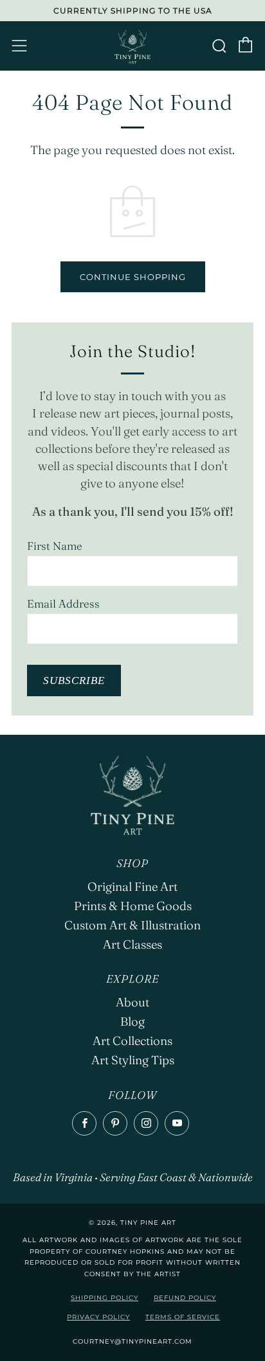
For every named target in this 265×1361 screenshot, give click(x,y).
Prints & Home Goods (133, 906)
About (132, 1002)
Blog (132, 1021)
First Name (54, 545)
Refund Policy (185, 1298)
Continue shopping (133, 277)
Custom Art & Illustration (132, 925)
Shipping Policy (104, 1298)
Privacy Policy (98, 1317)
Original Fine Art (132, 886)
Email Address (63, 603)
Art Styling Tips (132, 1060)
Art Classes (132, 944)
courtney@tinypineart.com (132, 1341)
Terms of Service (182, 1317)
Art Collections (132, 1040)
